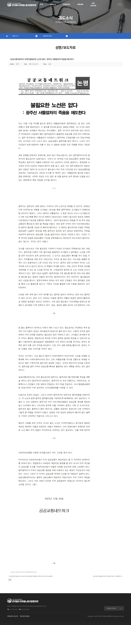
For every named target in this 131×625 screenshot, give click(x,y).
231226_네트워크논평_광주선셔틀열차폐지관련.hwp (24, 572)
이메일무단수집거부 (12, 616)
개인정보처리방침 (24, 616)
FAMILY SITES (111, 608)
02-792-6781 (13, 609)
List (10, 580)
